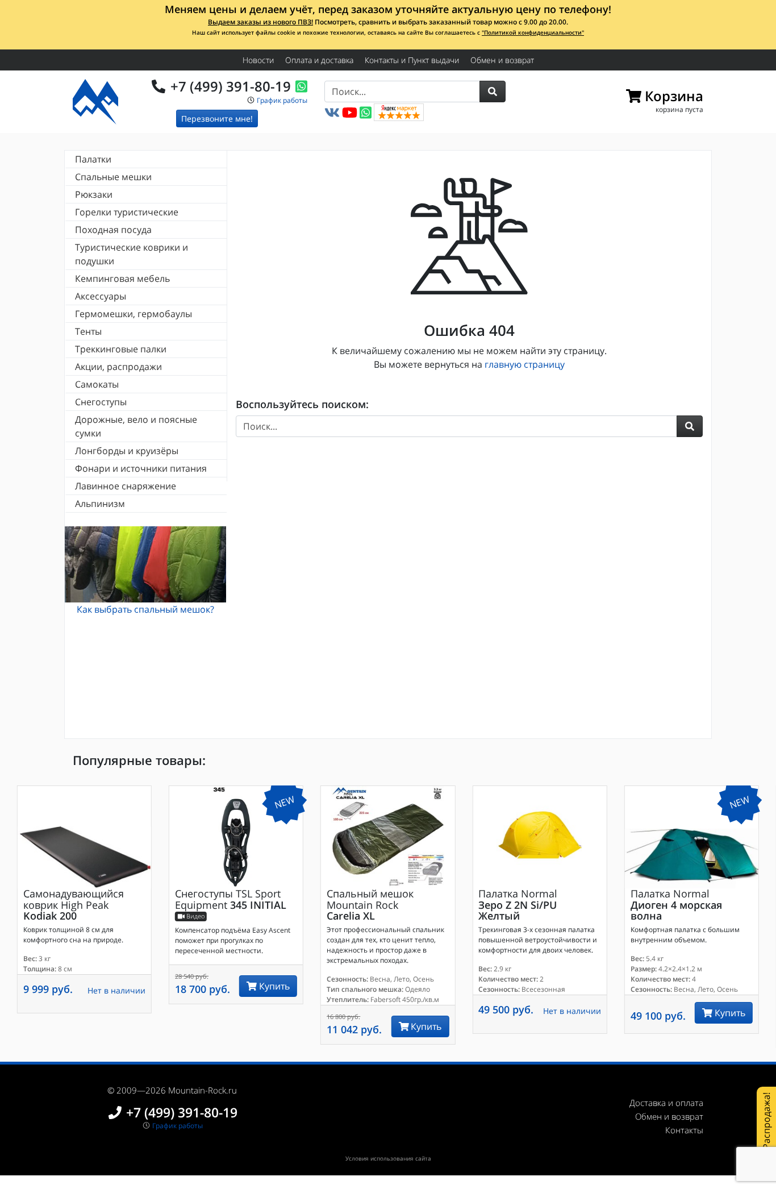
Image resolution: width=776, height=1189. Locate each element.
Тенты (88, 331)
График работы (282, 100)
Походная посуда (113, 229)
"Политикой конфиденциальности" (533, 32)
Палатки (93, 159)
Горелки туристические (126, 212)
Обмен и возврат (502, 60)
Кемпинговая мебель (122, 278)
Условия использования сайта (388, 1158)
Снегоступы (101, 402)
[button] (492, 91)
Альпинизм (100, 503)
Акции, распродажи (118, 366)
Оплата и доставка (319, 60)
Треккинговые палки (120, 349)
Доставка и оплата (666, 1102)
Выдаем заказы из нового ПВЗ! (260, 22)
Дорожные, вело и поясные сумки (136, 426)
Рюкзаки (93, 194)
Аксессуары (100, 296)
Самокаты (97, 384)
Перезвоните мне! (217, 118)
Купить (273, 986)
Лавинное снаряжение (125, 486)
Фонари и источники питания (141, 468)
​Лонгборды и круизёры (126, 450)
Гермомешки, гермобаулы (133, 313)
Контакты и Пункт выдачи (412, 60)
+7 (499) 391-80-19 (230, 86)
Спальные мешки (113, 177)
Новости (258, 60)
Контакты (684, 1130)
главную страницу (525, 364)
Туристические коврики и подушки (131, 254)
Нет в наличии (116, 990)
